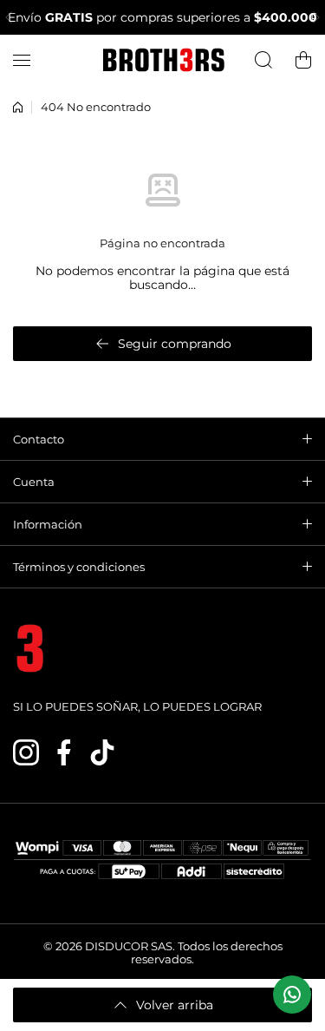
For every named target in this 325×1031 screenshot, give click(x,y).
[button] (14, 17)
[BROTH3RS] (163, 60)
